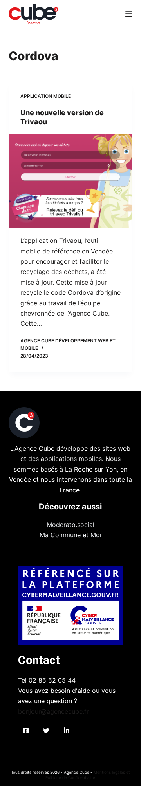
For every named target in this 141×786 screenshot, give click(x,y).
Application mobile (45, 96)
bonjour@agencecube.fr (53, 711)
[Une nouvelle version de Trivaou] (71, 181)
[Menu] (128, 13)
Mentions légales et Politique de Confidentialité (87, 775)
